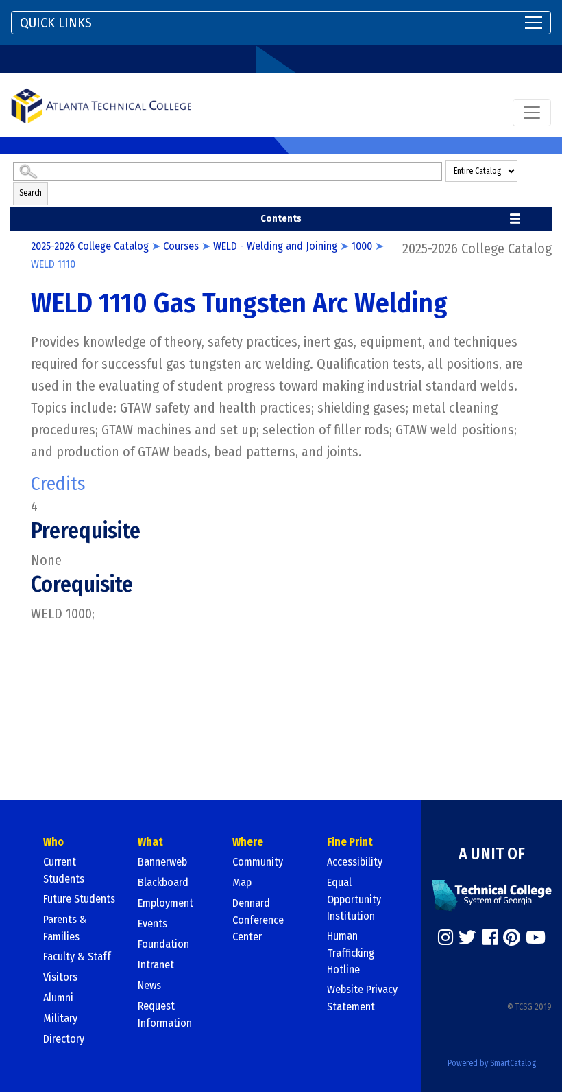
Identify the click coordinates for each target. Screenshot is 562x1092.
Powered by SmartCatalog (492, 1063)
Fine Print (350, 841)
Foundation (163, 944)
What (150, 841)
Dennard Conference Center (258, 919)
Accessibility (354, 861)
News (149, 985)
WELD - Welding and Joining (275, 246)
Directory (63, 1038)
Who (53, 841)
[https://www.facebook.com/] (490, 937)
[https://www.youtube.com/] (536, 937)
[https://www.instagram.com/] (445, 937)
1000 (362, 246)
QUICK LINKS (56, 23)
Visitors (60, 977)
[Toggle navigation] (532, 112)
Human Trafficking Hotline (350, 952)
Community (257, 861)
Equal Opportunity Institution (354, 899)
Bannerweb (162, 861)
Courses (181, 246)
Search (30, 193)
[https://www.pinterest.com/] (511, 937)
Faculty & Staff (77, 956)
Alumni (58, 997)
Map (242, 882)
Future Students (79, 898)
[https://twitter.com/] (467, 937)
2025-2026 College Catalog (90, 246)
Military (60, 1018)
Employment (165, 902)
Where (247, 841)
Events (152, 923)
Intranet (156, 964)
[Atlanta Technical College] (101, 105)
